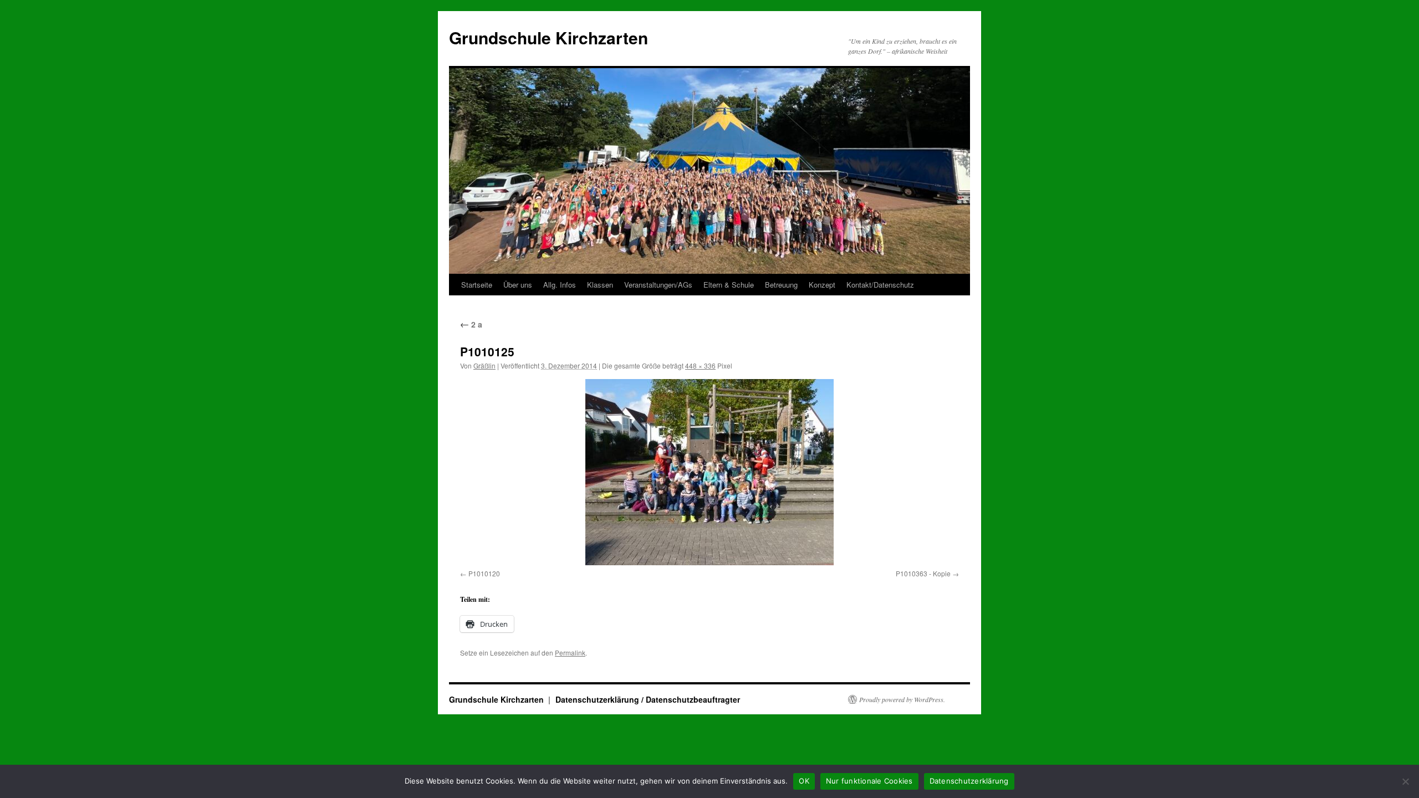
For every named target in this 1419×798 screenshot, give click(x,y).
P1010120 (484, 573)
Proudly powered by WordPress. (902, 699)
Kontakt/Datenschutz (880, 284)
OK (804, 780)
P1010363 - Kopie (923, 573)
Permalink (570, 652)
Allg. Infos (559, 284)
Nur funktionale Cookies (869, 780)
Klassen (600, 284)
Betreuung (781, 284)
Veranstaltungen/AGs (658, 284)
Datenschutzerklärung (969, 780)
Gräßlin (484, 365)
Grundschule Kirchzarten (548, 37)
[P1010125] (709, 472)
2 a (471, 324)
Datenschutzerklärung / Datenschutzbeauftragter (647, 699)
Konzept (822, 284)
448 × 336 (700, 365)
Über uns (517, 284)
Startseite (476, 284)
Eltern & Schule (728, 284)
